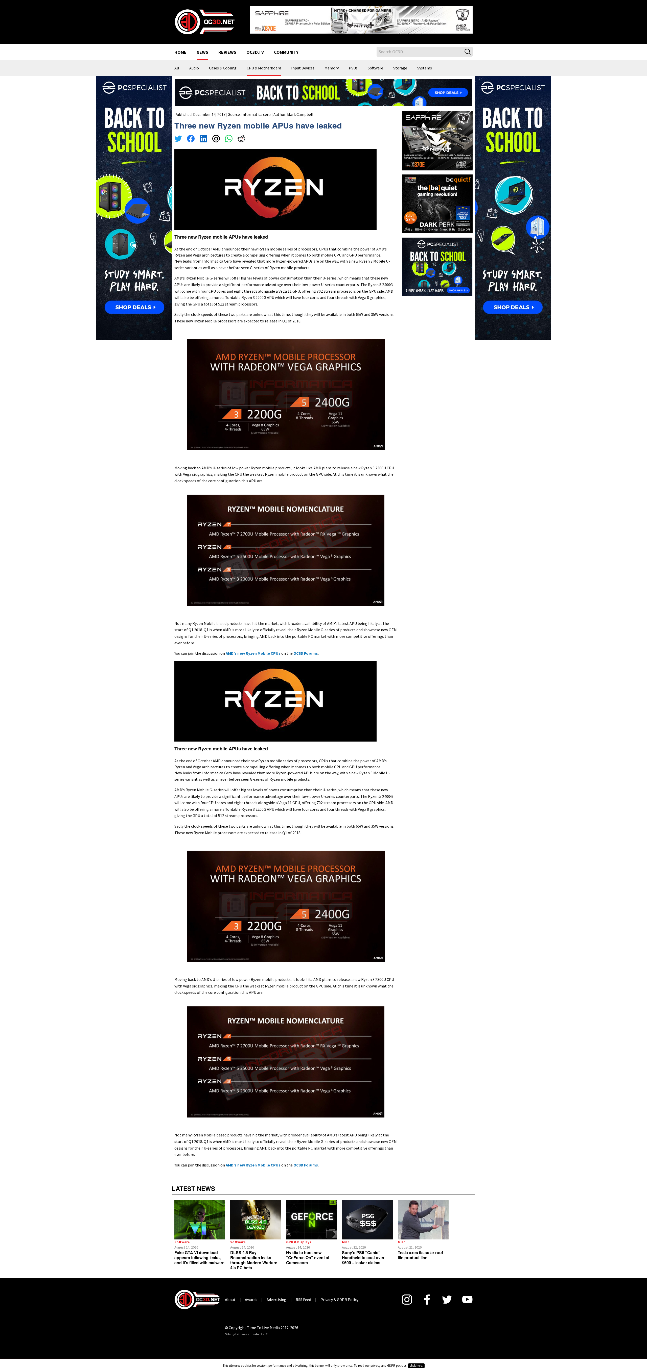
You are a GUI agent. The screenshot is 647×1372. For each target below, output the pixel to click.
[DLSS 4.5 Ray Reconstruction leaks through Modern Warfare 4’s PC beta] (255, 1216)
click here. (416, 1365)
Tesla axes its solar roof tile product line (420, 1251)
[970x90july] (323, 88)
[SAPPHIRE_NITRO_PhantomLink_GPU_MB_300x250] (437, 136)
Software (375, 64)
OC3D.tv (255, 48)
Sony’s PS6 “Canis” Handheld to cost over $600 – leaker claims (363, 1253)
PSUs (353, 64)
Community (286, 48)
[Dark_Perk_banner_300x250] (437, 199)
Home (180, 48)
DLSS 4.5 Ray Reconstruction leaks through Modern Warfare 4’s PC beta (253, 1256)
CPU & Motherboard (264, 64)
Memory (332, 64)
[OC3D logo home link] (204, 19)
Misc (345, 1238)
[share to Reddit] (241, 135)
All (176, 64)
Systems (424, 64)
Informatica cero (256, 110)
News (202, 48)
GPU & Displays (298, 1238)
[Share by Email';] (216, 135)
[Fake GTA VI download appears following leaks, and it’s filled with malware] (199, 1216)
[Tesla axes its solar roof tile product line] (423, 1216)
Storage (400, 64)
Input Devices (302, 64)
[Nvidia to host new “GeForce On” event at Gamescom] (311, 1216)
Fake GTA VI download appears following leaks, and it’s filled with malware (199, 1253)
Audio (194, 64)
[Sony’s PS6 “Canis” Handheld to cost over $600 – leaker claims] (367, 1216)
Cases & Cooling (223, 64)
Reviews (227, 48)
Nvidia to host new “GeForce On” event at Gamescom (307, 1253)
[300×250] (437, 262)
